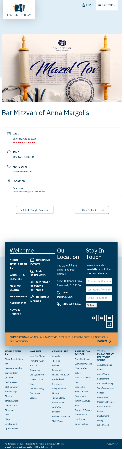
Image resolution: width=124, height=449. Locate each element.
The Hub (56, 360)
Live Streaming (37, 388)
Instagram (109, 324)
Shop (7, 419)
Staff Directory (12, 386)
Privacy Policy (112, 443)
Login (89, 5)
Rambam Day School (82, 353)
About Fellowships (105, 383)
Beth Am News (11, 382)
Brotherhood (58, 379)
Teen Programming (106, 387)
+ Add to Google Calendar (35, 210)
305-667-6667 (72, 304)
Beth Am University (61, 416)
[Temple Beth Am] (18, 9)
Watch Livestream (22, 171)
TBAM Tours (57, 420)
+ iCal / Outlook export (91, 210)
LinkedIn (101, 318)
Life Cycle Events (38, 374)
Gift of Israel (103, 424)
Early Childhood (82, 358)
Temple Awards (12, 400)
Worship (35, 351)
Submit (91, 305)
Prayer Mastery (104, 406)
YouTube (109, 318)
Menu (108, 5)
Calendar (56, 356)
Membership (18, 296)
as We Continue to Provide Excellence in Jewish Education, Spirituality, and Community (59, 339)
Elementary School (84, 363)
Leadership (80, 386)
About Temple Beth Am (18, 264)
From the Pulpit (37, 360)
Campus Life (18, 303)
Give (7, 414)
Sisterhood (57, 383)
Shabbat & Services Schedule (40, 286)
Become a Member (13, 368)
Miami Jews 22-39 (61, 374)
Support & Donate (83, 409)
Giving (100, 420)
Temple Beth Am (13, 353)
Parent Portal (81, 414)
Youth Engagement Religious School (105, 355)
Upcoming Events (105, 401)
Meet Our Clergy (37, 356)
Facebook (93, 318)
